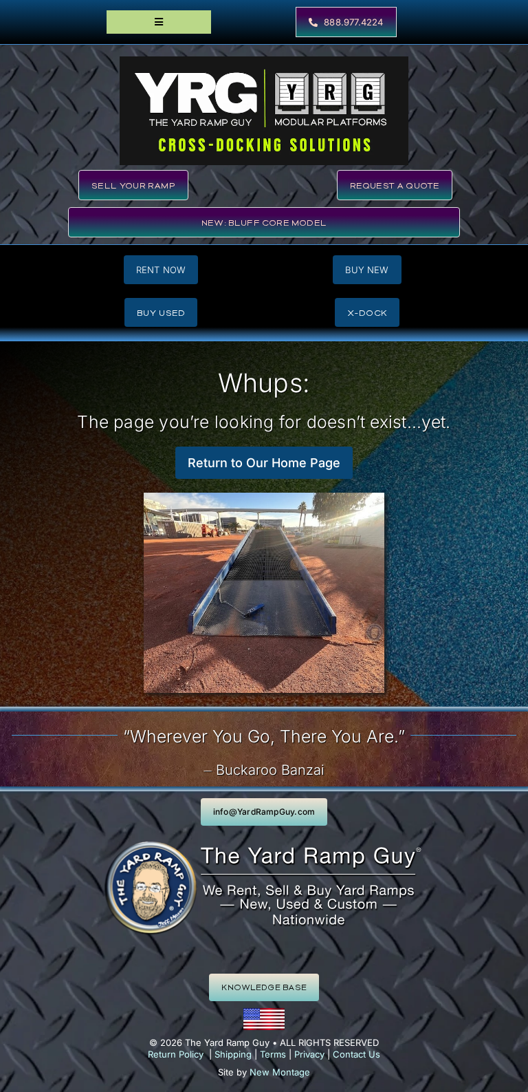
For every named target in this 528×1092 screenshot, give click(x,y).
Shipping (233, 1054)
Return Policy (176, 1054)
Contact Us (356, 1054)
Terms (273, 1054)
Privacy (309, 1054)
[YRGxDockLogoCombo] (264, 61)
